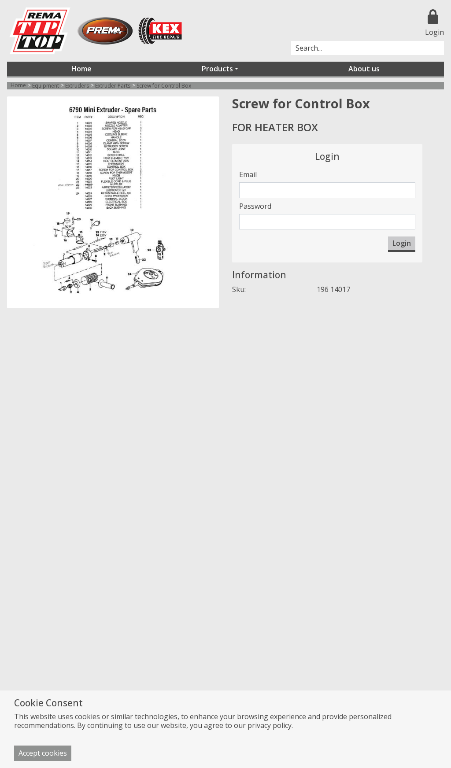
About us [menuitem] (364, 69)
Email (248, 174)
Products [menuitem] (217, 69)
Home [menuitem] (81, 69)
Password (255, 206)
